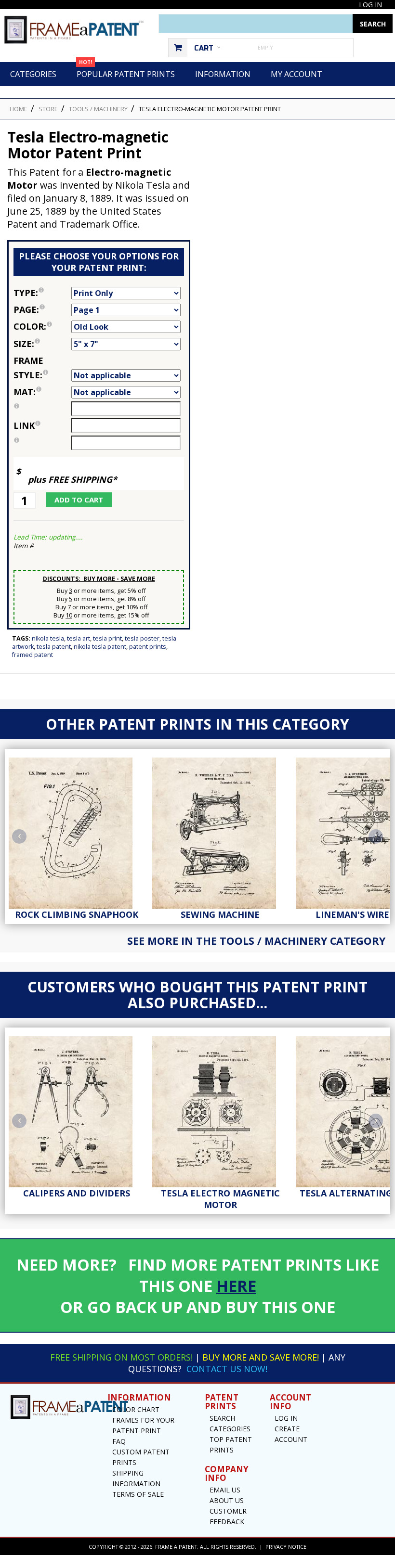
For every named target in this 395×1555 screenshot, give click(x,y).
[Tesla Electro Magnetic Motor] (220, 1109)
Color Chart (135, 1409)
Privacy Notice (285, 1546)
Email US (225, 1489)
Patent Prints (147, 647)
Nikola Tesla (48, 638)
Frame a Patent (176, 1546)
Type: (42, 291)
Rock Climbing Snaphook (76, 914)
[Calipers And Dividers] (77, 1109)
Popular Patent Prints (126, 70)
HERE (236, 1285)
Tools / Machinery (98, 108)
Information (222, 74)
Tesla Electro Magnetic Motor (220, 1198)
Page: (42, 308)
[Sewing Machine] (220, 831)
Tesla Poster (142, 638)
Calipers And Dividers (76, 1193)
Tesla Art (78, 638)
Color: (42, 325)
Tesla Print (107, 638)
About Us (227, 1500)
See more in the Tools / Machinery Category (256, 941)
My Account (296, 74)
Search (222, 1418)
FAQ (119, 1441)
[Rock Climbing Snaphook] (77, 831)
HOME (18, 108)
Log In (370, 4)
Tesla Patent (54, 647)
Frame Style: (42, 367)
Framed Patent (32, 655)
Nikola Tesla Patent (100, 647)
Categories (33, 74)
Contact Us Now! (226, 1369)
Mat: (42, 391)
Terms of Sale (138, 1494)
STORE (48, 108)
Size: (42, 342)
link (24, 425)
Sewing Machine (220, 914)
